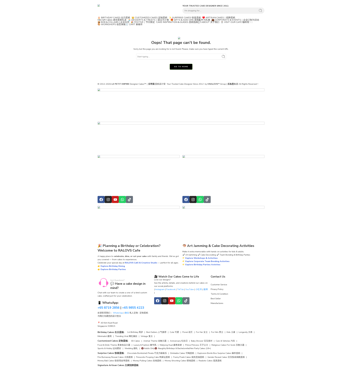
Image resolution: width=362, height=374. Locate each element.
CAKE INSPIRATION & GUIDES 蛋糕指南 (177, 22)
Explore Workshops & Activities (201, 258)
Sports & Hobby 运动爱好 (109, 348)
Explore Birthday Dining (113, 266)
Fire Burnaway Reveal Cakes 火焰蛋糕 (115, 357)
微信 (127, 312)
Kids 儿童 (231, 332)
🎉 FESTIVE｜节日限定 (143, 22)
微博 (205, 289)
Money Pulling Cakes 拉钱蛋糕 (147, 361)
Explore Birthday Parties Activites (202, 264)
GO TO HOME (181, 66)
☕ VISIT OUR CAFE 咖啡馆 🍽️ (237, 22)
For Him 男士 (217, 332)
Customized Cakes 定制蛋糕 (113, 340)
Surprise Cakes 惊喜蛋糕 (111, 353)
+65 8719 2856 (108, 308)
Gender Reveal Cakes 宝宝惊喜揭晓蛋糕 (226, 357)
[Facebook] (101, 199)
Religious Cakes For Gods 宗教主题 (228, 345)
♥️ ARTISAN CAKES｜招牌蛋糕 (218, 18)
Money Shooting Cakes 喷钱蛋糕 (180, 361)
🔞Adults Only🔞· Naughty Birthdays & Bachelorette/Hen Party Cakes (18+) (176, 348)
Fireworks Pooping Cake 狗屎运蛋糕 (153, 357)
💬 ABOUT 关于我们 (208, 22)
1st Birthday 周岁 (135, 332)
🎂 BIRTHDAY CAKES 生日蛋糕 (114, 18)
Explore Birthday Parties (113, 269)
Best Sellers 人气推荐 (156, 332)
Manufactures (217, 303)
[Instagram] (108, 199)
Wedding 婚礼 (131, 348)
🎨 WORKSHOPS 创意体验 (112, 24)
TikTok (180, 289)
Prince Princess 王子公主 (196, 345)
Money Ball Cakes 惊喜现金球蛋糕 (114, 361)
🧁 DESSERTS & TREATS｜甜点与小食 (148, 20)
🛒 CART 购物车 (134, 24)
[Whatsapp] (122, 199)
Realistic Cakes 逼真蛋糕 (210, 361)
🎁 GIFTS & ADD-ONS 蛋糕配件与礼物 (190, 20)
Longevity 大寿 (245, 332)
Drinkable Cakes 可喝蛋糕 (182, 353)
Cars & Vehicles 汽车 (225, 341)
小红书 (198, 289)
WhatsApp (118, 312)
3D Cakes (135, 341)
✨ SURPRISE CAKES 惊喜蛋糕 (185, 18)
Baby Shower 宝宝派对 (201, 341)
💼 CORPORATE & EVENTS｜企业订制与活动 (235, 20)
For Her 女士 (202, 332)
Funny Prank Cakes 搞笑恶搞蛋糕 (188, 357)
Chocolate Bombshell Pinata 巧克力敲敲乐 (147, 353)
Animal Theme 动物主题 (154, 341)
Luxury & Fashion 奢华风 (145, 345)
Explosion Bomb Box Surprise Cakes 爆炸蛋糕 (219, 353)
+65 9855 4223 (133, 308)
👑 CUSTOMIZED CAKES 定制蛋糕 (149, 18)
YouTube (189, 289)
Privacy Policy (217, 289)
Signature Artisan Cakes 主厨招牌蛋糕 (118, 365)
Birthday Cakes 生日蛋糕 (111, 332)
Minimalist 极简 (105, 336)
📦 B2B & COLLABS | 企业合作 (113, 22)
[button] (115, 18)
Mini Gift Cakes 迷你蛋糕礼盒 (112, 20)
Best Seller (216, 298)
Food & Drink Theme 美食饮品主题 (114, 345)
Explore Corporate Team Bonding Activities (207, 261)
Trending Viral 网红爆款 (126, 336)
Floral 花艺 (187, 332)
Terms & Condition (219, 293)
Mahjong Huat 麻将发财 (171, 345)
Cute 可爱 (174, 332)
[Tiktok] (129, 199)
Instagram (160, 289)
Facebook (170, 289)
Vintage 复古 (147, 336)
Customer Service (219, 284)
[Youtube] (115, 199)
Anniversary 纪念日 (179, 341)
